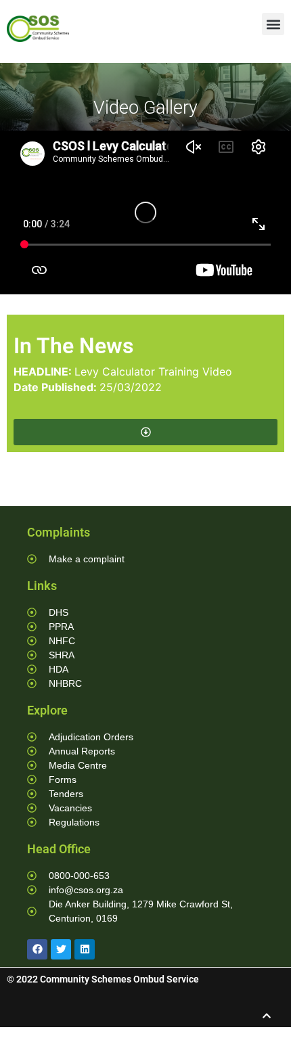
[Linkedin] (84, 949)
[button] (273, 24)
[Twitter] (61, 949)
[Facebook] (37, 949)
